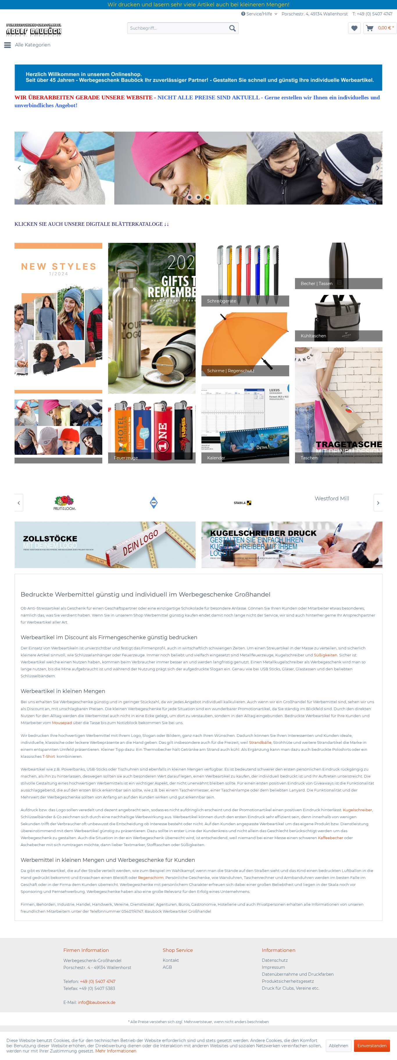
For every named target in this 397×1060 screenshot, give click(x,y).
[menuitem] (182, 28)
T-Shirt (49, 756)
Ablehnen (338, 1045)
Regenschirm (151, 877)
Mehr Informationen (115, 1051)
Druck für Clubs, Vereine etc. (290, 988)
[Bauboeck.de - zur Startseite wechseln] (33, 29)
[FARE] (154, 502)
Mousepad (62, 722)
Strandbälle (260, 742)
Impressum (273, 967)
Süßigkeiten (325, 655)
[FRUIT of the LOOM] (65, 502)
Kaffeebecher (330, 837)
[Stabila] (243, 502)
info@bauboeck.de (96, 1002)
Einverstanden (372, 1045)
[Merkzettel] (354, 28)
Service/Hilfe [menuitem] (259, 14)
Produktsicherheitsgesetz (288, 981)
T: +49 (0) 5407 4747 (372, 14)
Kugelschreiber (357, 809)
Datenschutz (275, 960)
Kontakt (171, 960)
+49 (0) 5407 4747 (97, 981)
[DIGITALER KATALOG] (152, 318)
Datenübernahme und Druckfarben (298, 974)
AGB (167, 967)
